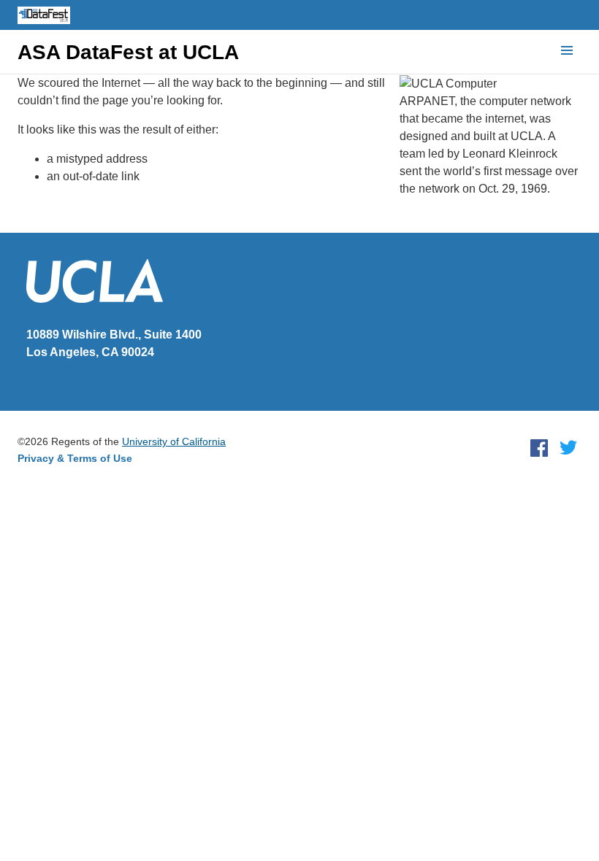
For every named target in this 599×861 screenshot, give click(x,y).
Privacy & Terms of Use (75, 458)
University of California (174, 441)
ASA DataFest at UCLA (128, 52)
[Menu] (566, 51)
